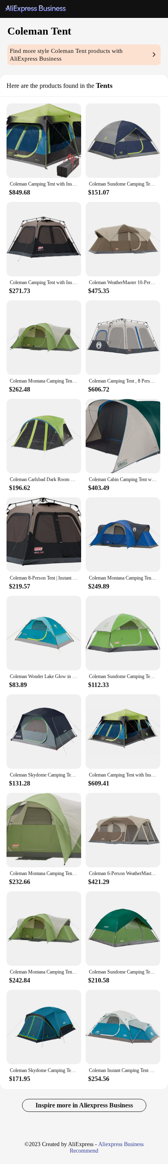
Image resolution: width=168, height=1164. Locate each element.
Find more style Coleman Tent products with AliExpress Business (66, 54)
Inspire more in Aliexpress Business (84, 1105)
